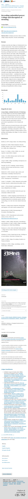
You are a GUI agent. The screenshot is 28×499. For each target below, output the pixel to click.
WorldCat (19, 482)
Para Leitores (5, 458)
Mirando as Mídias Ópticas (18, 393)
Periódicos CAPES (7, 482)
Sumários (5, 485)
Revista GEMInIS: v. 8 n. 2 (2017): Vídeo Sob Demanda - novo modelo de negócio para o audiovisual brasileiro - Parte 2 (14, 396)
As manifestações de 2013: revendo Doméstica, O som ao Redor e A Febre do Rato (14, 390)
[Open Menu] (1, 1)
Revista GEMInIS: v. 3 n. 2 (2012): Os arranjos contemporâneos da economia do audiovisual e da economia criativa (14, 430)
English (3, 446)
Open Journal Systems (7, 468)
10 (11, 434)
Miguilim (19, 483)
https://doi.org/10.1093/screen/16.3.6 (9, 218)
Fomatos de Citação (6, 310)
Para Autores (4, 460)
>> (13, 434)
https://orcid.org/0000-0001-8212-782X (9, 27)
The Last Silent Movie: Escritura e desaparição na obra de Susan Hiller (15, 384)
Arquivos (7, 4)
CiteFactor (5, 483)
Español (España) (6, 448)
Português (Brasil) (6, 450)
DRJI (15, 483)
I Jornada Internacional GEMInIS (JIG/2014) (13, 374)
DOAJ (23, 482)
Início (2, 4)
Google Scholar (19, 481)
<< (1, 434)
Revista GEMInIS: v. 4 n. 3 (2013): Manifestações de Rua (15, 375)
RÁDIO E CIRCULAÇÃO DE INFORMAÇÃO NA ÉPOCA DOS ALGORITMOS (15, 421)
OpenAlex (14, 482)
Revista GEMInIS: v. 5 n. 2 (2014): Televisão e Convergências (15, 406)
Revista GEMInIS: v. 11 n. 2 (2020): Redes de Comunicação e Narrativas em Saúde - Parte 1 (15, 417)
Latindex (11, 483)
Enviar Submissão (7, 474)
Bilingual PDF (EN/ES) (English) (9, 290)
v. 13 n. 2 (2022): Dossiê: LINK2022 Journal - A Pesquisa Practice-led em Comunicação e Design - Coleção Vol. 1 (12, 6)
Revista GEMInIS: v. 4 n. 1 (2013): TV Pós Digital (15, 403)
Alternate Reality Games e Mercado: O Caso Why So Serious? (15, 428)
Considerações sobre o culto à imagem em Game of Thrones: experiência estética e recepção (15, 401)
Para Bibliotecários (6, 462)
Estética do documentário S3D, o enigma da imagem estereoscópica (14, 379)
